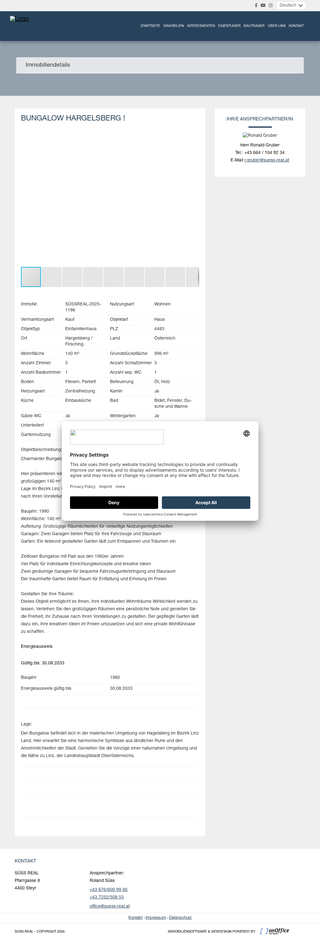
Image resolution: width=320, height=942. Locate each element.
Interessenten (201, 26)
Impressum (156, 918)
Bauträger (254, 26)
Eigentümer (229, 26)
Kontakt (296, 26)
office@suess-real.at (110, 906)
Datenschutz (180, 918)
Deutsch (288, 5)
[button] (193, 138)
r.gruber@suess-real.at (266, 160)
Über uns (277, 26)
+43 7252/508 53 (107, 897)
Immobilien (173, 26)
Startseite (150, 26)
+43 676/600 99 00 (109, 890)
